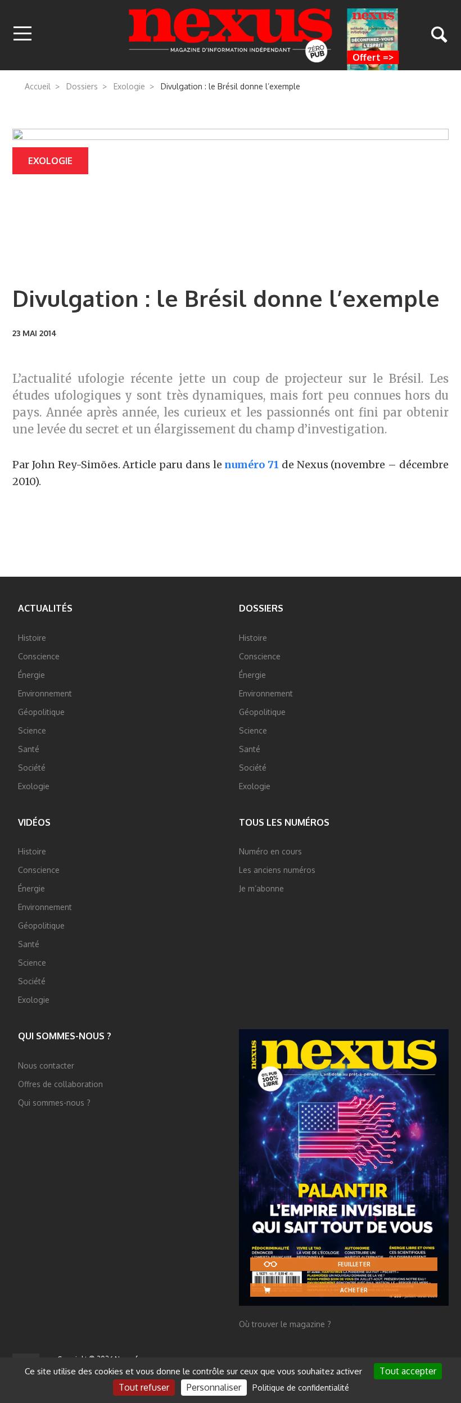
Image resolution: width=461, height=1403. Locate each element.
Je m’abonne (261, 888)
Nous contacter (46, 1065)
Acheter (354, 1290)
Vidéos (34, 822)
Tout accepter (407, 1371)
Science (32, 730)
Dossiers (82, 86)
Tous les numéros (284, 822)
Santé (28, 749)
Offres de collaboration (60, 1084)
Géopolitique (41, 712)
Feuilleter (354, 1264)
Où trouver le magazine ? (285, 1324)
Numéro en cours (270, 851)
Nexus (230, 35)
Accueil (38, 86)
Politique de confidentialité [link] (300, 1387)
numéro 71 (251, 464)
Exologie (129, 86)
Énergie (31, 675)
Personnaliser (214, 1387)
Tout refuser (144, 1387)
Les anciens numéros (277, 870)
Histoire (32, 637)
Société (32, 767)
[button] (22, 34)
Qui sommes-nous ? (64, 1036)
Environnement (45, 693)
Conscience (39, 656)
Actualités (45, 608)
